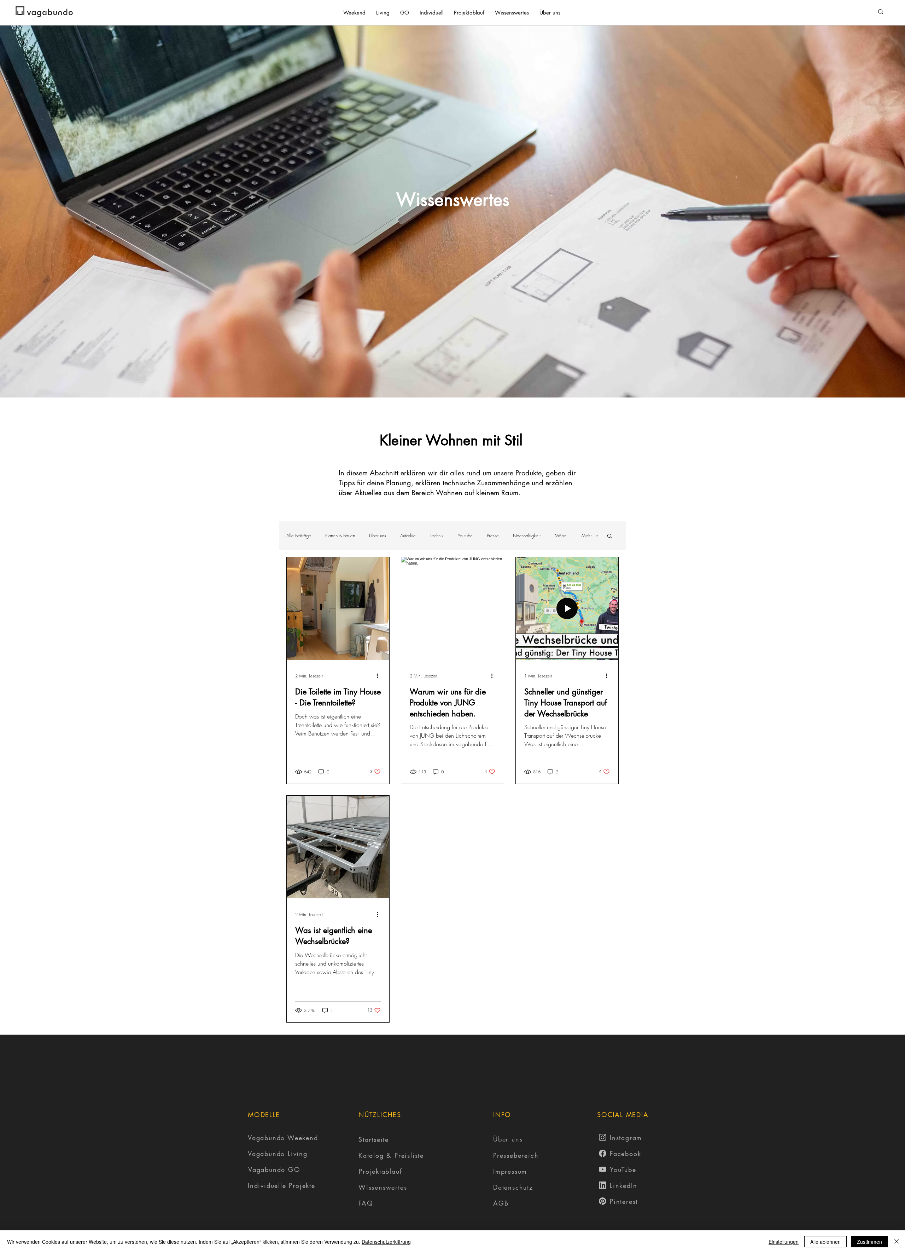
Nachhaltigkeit (527, 535)
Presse (493, 535)
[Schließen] (896, 1241)
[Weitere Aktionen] (379, 675)
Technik (437, 535)
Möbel (561, 535)
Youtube (465, 535)
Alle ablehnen (825, 1241)
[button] (609, 536)
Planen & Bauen (340, 535)
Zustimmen (869, 1241)
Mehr (587, 535)
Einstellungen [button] (784, 1241)
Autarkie (408, 535)
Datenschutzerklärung (386, 1241)
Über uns (377, 535)
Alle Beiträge (298, 535)
